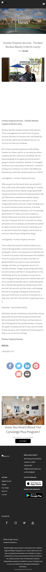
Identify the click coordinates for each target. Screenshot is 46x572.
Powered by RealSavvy (10, 542)
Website (5, 345)
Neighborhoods (6, 481)
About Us (4, 491)
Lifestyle (4, 484)
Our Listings (5, 488)
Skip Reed (25, 51)
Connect (4, 494)
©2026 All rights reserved (10, 539)
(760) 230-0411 (28, 465)
